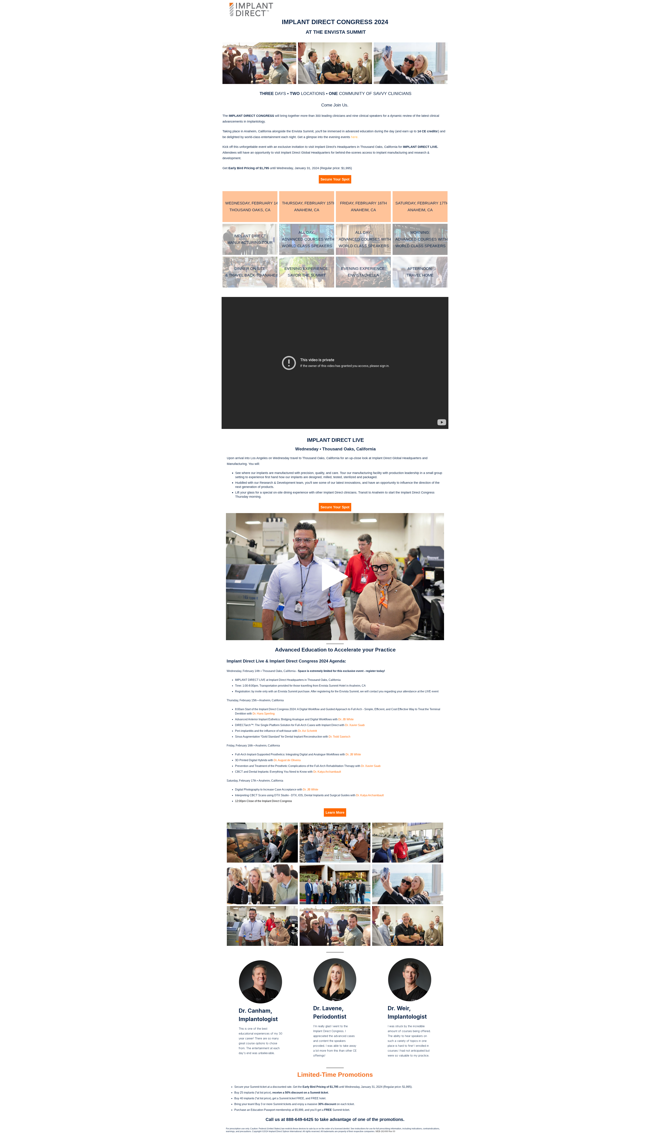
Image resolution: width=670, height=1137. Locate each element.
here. (354, 137)
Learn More (335, 812)
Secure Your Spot (335, 179)
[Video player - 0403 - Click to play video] (335, 576)
